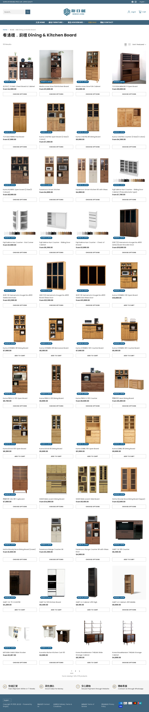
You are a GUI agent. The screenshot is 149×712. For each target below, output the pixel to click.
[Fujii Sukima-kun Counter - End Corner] (20, 223)
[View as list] (129, 44)
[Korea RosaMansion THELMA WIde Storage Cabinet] (93, 633)
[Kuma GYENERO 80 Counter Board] (129, 329)
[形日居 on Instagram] (135, 2)
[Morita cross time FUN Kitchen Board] (56, 67)
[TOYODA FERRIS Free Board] (20, 117)
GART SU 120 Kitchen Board (50, 602)
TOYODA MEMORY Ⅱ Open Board (124, 86)
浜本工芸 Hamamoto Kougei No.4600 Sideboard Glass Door (90, 296)
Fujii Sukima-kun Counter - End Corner (18, 242)
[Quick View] (34, 53)
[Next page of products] (79, 671)
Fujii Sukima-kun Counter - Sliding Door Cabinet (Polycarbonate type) (127, 190)
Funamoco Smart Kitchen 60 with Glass (92, 189)
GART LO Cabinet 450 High (86, 602)
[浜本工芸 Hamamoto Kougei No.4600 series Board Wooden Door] (129, 223)
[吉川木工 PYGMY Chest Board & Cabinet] (20, 67)
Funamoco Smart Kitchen (49, 189)
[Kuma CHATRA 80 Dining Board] (93, 117)
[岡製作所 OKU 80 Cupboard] (20, 479)
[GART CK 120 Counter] (129, 530)
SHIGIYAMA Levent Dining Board (51, 499)
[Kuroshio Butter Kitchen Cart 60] (56, 633)
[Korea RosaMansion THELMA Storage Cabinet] (129, 633)
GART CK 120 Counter (120, 549)
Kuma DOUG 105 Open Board (14, 448)
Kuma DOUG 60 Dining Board (50, 448)
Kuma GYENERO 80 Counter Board (125, 348)
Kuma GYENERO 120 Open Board (125, 295)
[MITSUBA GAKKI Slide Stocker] (20, 633)
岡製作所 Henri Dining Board (123, 398)
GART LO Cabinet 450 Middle (123, 602)
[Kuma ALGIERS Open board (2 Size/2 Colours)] (20, 170)
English (142, 2)
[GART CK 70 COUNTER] (20, 583)
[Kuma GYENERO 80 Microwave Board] (56, 329)
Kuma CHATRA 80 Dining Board (88, 137)
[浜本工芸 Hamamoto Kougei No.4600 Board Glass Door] (56, 276)
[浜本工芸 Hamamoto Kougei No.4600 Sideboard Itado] (20, 276)
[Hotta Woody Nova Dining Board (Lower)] (20, 530)
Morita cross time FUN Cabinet (88, 86)
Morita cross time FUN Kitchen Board (54, 86)
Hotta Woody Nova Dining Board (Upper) (128, 499)
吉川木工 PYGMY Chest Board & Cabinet (19, 86)
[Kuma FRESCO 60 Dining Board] (56, 379)
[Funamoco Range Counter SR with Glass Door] (93, 530)
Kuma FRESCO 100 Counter (86, 398)
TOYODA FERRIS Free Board (13, 137)
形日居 (19, 704)
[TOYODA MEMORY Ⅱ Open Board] (129, 67)
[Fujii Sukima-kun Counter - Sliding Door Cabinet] (56, 223)
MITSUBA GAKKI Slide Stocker (14, 652)
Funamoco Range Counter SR (51, 549)
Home (5, 30)
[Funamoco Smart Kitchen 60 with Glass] (93, 170)
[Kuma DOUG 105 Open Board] (20, 429)
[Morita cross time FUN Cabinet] (93, 67)
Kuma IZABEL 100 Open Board (87, 448)
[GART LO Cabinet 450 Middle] (129, 583)
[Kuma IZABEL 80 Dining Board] (129, 429)
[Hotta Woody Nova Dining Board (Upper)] (129, 479)
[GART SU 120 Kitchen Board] (56, 583)
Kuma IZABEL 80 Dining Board (123, 448)
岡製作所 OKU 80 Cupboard (13, 499)
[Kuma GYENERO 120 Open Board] (129, 276)
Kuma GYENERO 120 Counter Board (89, 348)
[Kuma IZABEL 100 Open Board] (93, 429)
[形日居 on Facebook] (132, 2)
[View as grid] (125, 44)
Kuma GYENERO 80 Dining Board (15, 348)
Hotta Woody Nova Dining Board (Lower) (19, 549)
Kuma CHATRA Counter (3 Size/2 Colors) (128, 137)
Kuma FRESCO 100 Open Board (15, 398)
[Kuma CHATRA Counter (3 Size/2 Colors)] (129, 117)
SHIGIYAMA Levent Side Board (87, 499)
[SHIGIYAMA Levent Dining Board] (56, 479)
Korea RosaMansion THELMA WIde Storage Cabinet (89, 653)
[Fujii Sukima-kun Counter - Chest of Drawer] (93, 223)
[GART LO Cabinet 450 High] (93, 583)
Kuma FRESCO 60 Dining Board (51, 398)
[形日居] (74, 11)
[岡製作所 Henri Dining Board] (129, 379)
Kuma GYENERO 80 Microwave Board (53, 348)
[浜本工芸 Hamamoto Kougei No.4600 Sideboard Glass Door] (93, 276)
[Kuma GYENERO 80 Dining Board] (20, 329)
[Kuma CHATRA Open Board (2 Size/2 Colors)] (56, 117)
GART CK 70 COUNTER (11, 602)
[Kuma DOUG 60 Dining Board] (56, 429)
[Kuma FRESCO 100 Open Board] (20, 379)
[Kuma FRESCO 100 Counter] (93, 379)
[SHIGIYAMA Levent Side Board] (93, 479)
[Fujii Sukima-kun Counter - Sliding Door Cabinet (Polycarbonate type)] (129, 170)
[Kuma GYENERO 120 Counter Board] (93, 329)
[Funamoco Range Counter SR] (56, 530)
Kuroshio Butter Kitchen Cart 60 (52, 652)
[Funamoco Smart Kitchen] (56, 170)
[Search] (27, 12)
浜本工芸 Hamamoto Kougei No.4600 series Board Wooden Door (127, 243)
